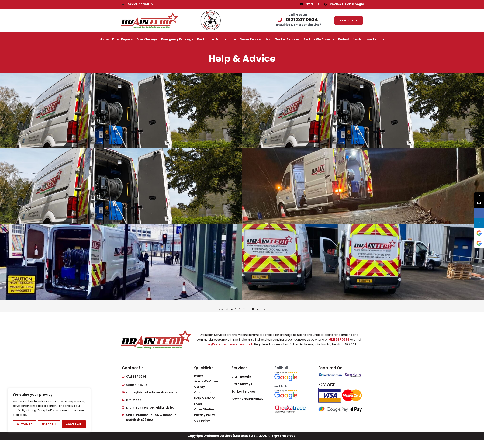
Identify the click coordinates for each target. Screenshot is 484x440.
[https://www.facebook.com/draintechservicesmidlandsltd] (479, 213)
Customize (24, 424)
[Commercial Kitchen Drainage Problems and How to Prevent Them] (121, 262)
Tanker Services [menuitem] (287, 39)
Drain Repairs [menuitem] (122, 39)
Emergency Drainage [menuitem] (177, 39)
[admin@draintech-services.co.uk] (479, 203)
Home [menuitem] (104, 39)
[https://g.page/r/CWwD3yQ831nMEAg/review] (479, 233)
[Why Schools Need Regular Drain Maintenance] (363, 186)
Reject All (49, 424)
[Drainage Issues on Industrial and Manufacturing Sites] (363, 110)
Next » (261, 309)
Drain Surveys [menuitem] (147, 39)
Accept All (73, 424)
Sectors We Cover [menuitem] (316, 39)
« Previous (226, 309)
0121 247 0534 (339, 339)
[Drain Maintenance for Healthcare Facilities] (121, 186)
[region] (49, 410)
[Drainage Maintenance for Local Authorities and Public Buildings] (121, 110)
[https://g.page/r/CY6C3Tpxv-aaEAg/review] (479, 243)
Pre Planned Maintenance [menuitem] (216, 39)
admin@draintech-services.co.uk (227, 344)
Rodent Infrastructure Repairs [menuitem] (361, 39)
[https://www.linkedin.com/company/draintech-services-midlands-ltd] (479, 223)
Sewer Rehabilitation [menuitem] (255, 39)
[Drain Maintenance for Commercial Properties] (363, 262)
